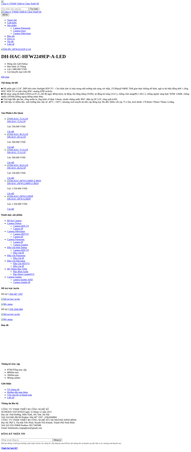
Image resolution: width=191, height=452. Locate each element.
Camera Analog (20, 244)
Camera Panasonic (16, 239)
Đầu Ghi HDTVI (21, 263)
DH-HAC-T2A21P (16, 121)
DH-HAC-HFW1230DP (19, 199)
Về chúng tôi (13, 389)
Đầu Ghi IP (18, 253)
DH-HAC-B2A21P (16, 168)
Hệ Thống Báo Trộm (17, 269)
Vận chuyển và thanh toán (19, 395)
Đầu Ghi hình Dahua (17, 247)
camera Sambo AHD (23, 279)
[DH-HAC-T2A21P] (17, 119)
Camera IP (18, 228)
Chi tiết (10, 131)
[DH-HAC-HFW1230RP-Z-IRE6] (24, 180)
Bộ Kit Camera (14, 220)
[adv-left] (2, 1)
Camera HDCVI (21, 226)
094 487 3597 (16, 294)
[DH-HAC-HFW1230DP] (20, 196)
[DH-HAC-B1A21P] (17, 134)
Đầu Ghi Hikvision (16, 261)
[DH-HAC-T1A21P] (17, 149)
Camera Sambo (14, 277)
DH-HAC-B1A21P (16, 137)
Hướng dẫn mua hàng (17, 392)
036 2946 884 (16, 309)
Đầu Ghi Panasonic (16, 255)
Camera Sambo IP (21, 282)
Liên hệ (10, 397)
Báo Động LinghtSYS (23, 274)
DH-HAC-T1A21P (16, 152)
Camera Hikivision (16, 231)
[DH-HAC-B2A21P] (17, 165)
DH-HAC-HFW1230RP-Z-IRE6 (23, 183)
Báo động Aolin (20, 271)
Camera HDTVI (21, 234)
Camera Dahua (14, 223)
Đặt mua (5, 77)
